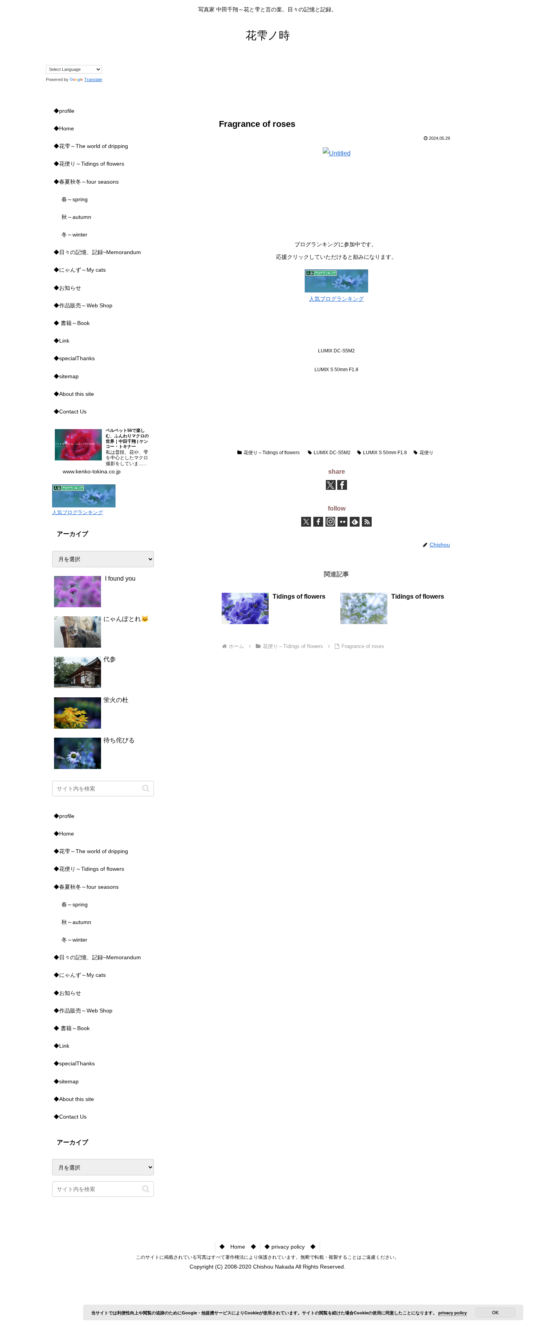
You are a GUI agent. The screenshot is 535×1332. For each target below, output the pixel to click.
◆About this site (74, 394)
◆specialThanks (74, 358)
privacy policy (452, 1313)
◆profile (64, 111)
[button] (146, 788)
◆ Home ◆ (237, 1247)
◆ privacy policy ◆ (290, 1247)
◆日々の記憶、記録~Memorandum (97, 252)
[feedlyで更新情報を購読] (355, 522)
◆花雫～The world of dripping (91, 146)
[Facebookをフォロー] (318, 522)
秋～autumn (76, 217)
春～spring (74, 199)
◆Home (64, 128)
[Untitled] (337, 153)
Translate (93, 79)
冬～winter (74, 234)
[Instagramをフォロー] (330, 522)
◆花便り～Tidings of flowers (89, 164)
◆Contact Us (70, 411)
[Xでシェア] (331, 485)
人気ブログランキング (336, 299)
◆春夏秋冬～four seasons (86, 182)
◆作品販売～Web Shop (83, 305)
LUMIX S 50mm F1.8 (385, 452)
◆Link (61, 341)
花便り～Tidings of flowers (272, 452)
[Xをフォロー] (306, 522)
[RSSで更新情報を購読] (367, 522)
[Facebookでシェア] (342, 485)
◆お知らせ (67, 288)
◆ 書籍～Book (72, 323)
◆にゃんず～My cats (80, 270)
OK (495, 1312)
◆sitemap (66, 376)
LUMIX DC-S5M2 (332, 452)
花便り (426, 452)
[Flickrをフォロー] (342, 522)
